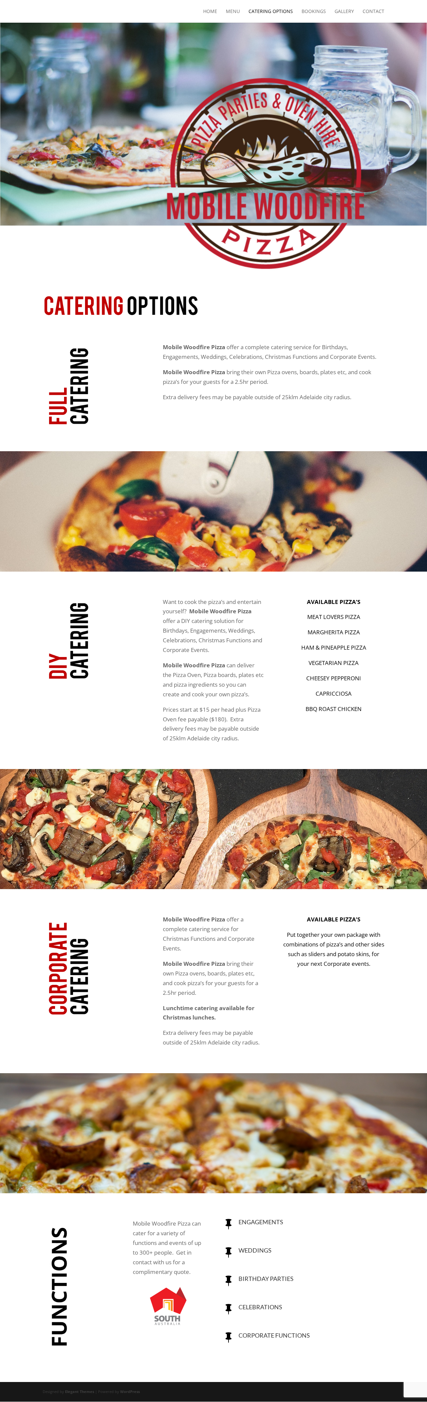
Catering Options (271, 11)
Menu (233, 11)
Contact (373, 11)
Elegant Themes (79, 1391)
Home (210, 11)
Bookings (314, 11)
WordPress (130, 1391)
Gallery (344, 11)
